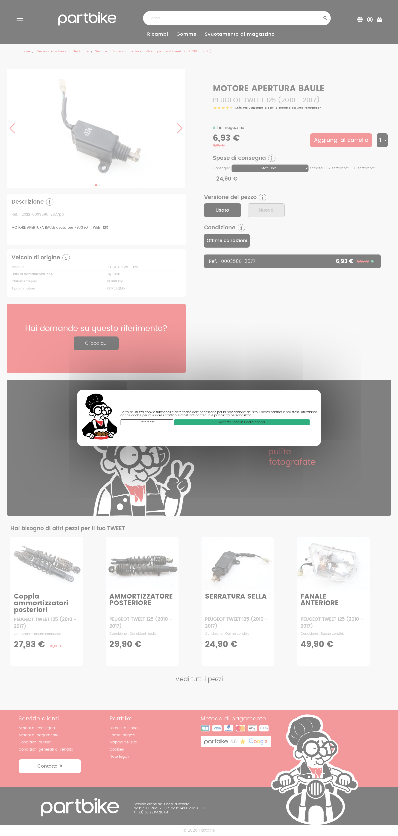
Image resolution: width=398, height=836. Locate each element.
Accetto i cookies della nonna (242, 422)
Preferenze (147, 422)
